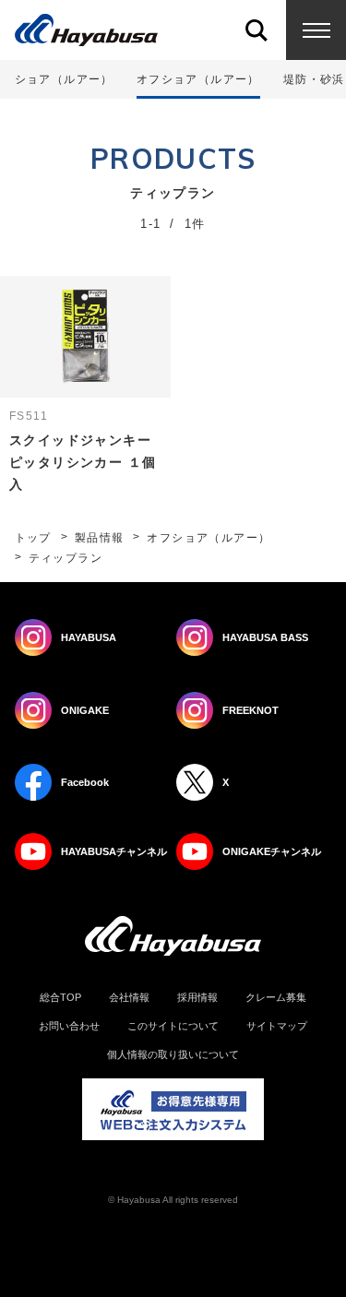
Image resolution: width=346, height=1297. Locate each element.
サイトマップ (276, 1026)
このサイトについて (173, 1026)
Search (256, 30)
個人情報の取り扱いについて (173, 1055)
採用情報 (197, 998)
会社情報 (129, 998)
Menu (316, 30)
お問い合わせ (69, 1026)
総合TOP (60, 998)
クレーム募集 (275, 998)
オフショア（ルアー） (208, 537)
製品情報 (100, 537)
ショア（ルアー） (64, 79)
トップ (33, 537)
